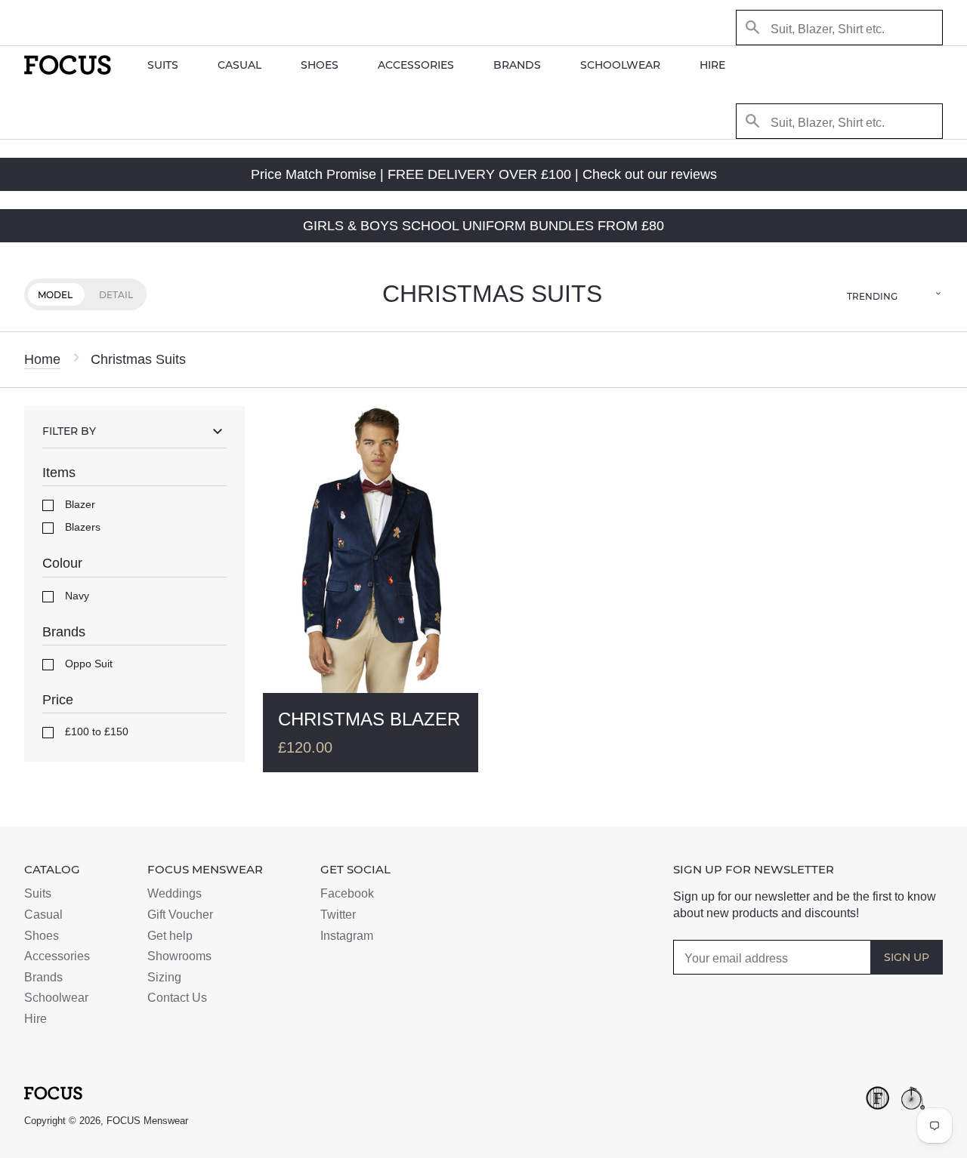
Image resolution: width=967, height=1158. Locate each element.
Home (42, 359)
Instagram (346, 935)
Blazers (81, 527)
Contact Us (177, 997)
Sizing (164, 977)
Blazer (78, 504)
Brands (517, 65)
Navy (75, 596)
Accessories (416, 65)
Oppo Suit (87, 664)
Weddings (174, 893)
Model (55, 294)
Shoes (319, 65)
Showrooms (179, 956)
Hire (712, 65)
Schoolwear (620, 65)
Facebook (347, 893)
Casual (239, 65)
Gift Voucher (180, 914)
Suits (162, 65)
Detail (116, 294)
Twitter (338, 914)
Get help (170, 935)
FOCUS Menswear (147, 1120)
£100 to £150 (95, 731)
